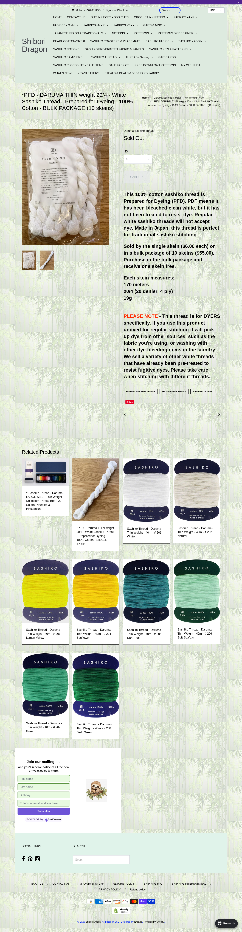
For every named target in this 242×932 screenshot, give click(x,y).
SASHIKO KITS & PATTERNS (168, 49)
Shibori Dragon (34, 45)
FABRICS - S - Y (124, 25)
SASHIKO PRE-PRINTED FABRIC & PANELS (114, 49)
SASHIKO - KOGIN (190, 41)
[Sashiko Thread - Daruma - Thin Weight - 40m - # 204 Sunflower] (95, 591)
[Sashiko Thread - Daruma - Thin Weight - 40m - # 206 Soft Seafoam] (196, 590)
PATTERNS (141, 33)
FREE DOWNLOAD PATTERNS (155, 65)
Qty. (126, 151)
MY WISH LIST (190, 65)
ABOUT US (36, 883)
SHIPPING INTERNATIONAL (189, 883)
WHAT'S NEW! (62, 73)
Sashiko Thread (202, 391)
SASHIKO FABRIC (158, 41)
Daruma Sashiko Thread (139, 130)
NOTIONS (118, 33)
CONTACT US (76, 17)
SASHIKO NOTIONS (66, 49)
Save (131, 402)
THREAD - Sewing (138, 57)
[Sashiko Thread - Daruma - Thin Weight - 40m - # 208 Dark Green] (95, 685)
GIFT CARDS (167, 57)
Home (145, 97)
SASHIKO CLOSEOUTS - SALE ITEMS (78, 65)
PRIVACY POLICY (110, 889)
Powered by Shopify (154, 921)
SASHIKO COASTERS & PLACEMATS (115, 41)
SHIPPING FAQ (153, 883)
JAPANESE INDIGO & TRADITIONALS (78, 33)
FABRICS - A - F (184, 17)
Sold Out (136, 176)
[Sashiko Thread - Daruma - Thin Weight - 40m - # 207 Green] (45, 684)
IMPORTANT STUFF (91, 883)
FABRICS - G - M (64, 25)
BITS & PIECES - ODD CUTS (110, 17)
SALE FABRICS (119, 65)
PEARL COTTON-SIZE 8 (69, 41)
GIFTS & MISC (152, 25)
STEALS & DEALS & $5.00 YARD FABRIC (132, 73)
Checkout (122, 10)
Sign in (109, 10)
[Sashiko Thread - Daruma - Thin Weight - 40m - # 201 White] (146, 489)
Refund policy (138, 889)
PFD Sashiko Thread (174, 391)
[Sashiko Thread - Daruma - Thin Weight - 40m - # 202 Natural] (196, 489)
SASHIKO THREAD (104, 57)
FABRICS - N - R (94, 25)
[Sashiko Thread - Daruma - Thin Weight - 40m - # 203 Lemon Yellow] (45, 591)
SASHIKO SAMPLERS (67, 57)
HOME (57, 17)
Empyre (138, 921)
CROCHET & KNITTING (149, 17)
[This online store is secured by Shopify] (121, 910)
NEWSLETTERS (88, 73)
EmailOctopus (54, 819)
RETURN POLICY (123, 883)
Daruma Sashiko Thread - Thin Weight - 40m (179, 97)
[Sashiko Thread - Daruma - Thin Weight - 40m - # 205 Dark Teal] (146, 591)
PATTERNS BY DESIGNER (175, 33)
